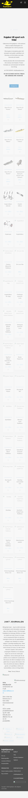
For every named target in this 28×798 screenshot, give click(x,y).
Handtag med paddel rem (20, 481)
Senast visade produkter (7, 771)
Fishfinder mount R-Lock (20, 296)
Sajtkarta (16, 760)
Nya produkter (4, 773)
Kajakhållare (19, 234)
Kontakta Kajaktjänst (18, 757)
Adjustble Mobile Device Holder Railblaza (8, 328)
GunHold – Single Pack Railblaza (20, 512)
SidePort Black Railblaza (8, 451)
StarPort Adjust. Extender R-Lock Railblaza (8, 361)
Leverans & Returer (6, 761)
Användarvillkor (5, 763)
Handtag (8, 510)
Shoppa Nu (14, 86)
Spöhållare (8, 419)
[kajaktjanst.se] (7, 4)
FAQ (15, 754)
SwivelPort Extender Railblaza (20, 451)
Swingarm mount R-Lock (20, 326)
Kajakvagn (8, 234)
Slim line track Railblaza (19, 421)
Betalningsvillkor (5, 758)
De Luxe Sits (19, 264)
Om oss (3, 755)
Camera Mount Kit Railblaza (8, 266)
